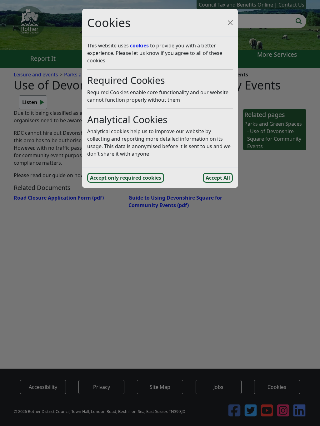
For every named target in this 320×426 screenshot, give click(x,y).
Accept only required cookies (125, 177)
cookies (139, 45)
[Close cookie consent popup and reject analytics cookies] (230, 23)
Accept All (218, 177)
